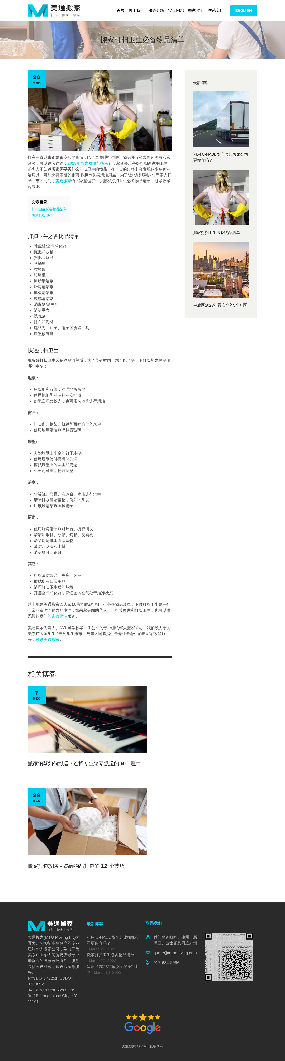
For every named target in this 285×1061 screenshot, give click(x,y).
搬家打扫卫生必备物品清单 (216, 232)
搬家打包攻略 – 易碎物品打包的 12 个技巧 (76, 866)
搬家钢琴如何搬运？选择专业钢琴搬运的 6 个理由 (84, 763)
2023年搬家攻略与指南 (87, 163)
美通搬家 (129, 1046)
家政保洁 (59, 616)
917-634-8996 (166, 962)
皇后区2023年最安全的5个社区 (220, 305)
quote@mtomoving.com (175, 953)
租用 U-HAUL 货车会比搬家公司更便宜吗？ (220, 157)
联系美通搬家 (47, 639)
